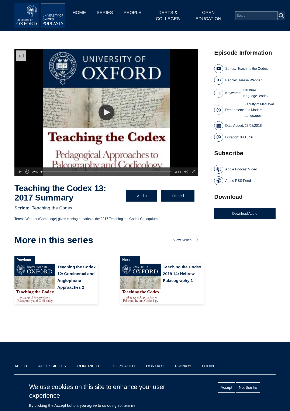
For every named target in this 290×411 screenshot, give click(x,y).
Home (79, 12)
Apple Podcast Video (241, 169)
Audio (142, 196)
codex (263, 96)
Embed (178, 196)
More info (129, 405)
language (250, 96)
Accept (226, 387)
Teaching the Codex (52, 207)
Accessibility (52, 366)
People (132, 12)
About (21, 366)
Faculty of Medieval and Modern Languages (259, 109)
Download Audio (244, 213)
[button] (106, 112)
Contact (155, 366)
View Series (182, 240)
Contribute (89, 366)
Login (208, 366)
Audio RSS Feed (238, 181)
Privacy (183, 366)
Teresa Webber (250, 80)
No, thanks (248, 387)
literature (249, 90)
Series (105, 12)
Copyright (124, 366)
